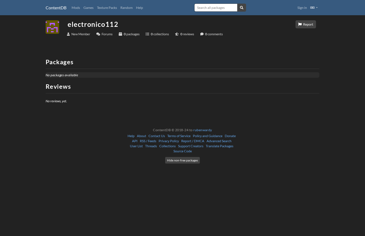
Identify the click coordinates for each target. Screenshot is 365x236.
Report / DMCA (192, 141)
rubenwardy (202, 130)
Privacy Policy (169, 141)
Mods (76, 7)
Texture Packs (107, 7)
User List (136, 146)
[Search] (241, 8)
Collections (167, 146)
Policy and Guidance (207, 136)
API (135, 141)
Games (88, 7)
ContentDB (56, 7)
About (141, 136)
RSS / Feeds (148, 141)
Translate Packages (219, 146)
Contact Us (156, 136)
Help (139, 7)
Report (307, 24)
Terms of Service (179, 136)
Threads (151, 146)
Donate (230, 136)
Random (126, 7)
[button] (314, 7)
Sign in (302, 7)
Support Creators (190, 146)
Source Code (182, 151)
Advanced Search (219, 141)
